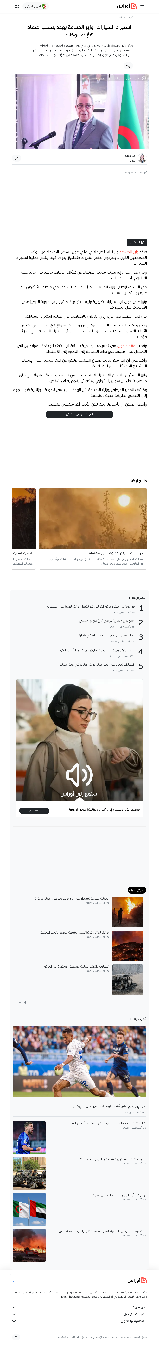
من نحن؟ (139, 1307)
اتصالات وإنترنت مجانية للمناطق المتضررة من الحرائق (76, 967)
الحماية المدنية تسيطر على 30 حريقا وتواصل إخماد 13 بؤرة (72, 899)
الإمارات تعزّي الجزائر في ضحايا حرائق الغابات (119, 1195)
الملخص (135, 242)
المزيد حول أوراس (70, 1296)
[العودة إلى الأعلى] (16, 1337)
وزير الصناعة (129, 252)
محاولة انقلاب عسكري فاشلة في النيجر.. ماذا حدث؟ (113, 1159)
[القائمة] (142, 6)
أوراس (130, 17)
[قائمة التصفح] (17, 6)
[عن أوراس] (79, 1280)
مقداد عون (126, 346)
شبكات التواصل (134, 1314)
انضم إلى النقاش (77, 414)
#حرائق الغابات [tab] (137, 890)
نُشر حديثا (139, 1019)
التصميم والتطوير (133, 1321)
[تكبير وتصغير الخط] (16, 158)
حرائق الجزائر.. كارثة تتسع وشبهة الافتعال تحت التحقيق (74, 933)
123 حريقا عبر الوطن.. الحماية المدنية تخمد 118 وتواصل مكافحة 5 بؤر (102, 1231)
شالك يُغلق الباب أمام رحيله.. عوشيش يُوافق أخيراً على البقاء (108, 1123)
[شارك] (128, 65)
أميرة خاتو (130, 156)
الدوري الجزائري (33, 6)
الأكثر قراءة (139, 598)
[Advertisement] (79, 208)
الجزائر (119, 17)
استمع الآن (34, 810)
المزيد (19, 1002)
